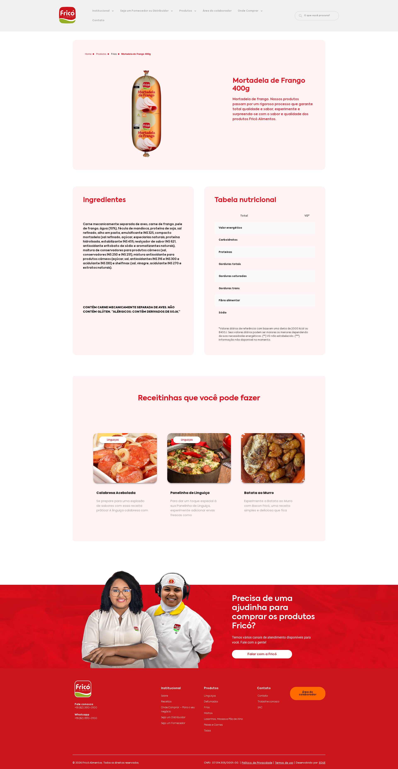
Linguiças (113, 439)
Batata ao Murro (259, 492)
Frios (114, 53)
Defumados (211, 702)
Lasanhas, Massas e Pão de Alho (223, 719)
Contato (98, 20)
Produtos (185, 11)
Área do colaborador (217, 11)
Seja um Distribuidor (173, 717)
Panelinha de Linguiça (190, 492)
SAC (260, 707)
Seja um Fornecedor (173, 723)
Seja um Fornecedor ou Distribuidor (144, 11)
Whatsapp (82, 715)
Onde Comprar (248, 11)
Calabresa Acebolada (116, 492)
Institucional (100, 11)
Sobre (164, 696)
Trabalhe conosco (268, 702)
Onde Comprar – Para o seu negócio (178, 709)
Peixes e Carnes (213, 725)
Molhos (208, 713)
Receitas (166, 702)
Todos (207, 731)
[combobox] (317, 15)
